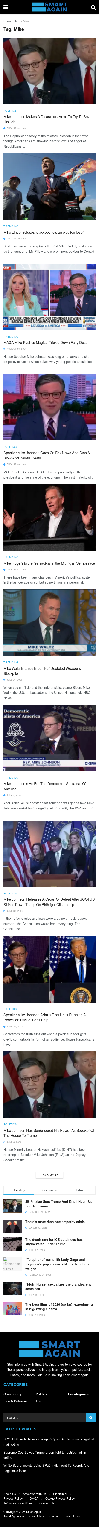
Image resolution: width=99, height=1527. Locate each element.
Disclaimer (60, 1493)
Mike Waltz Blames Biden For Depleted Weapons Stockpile (42, 671)
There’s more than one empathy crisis (55, 1221)
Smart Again (34, 1512)
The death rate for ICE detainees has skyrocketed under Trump (54, 1241)
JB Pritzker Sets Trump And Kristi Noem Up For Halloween (59, 1203)
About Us (9, 1493)
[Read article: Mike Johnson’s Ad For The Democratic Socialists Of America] (49, 738)
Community (12, 1394)
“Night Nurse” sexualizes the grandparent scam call (58, 1286)
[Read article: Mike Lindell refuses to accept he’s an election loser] (49, 186)
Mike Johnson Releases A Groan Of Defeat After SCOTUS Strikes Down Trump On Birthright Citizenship (49, 901)
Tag (17, 21)
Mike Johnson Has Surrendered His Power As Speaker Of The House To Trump (48, 1133)
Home (7, 21)
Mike (26, 21)
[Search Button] (93, 7)
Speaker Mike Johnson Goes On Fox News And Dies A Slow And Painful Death (46, 455)
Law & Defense (15, 1401)
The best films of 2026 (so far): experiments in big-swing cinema (59, 1306)
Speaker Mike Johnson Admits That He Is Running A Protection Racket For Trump (44, 1017)
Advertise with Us (34, 1493)
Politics (10, 110)
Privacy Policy (13, 1498)
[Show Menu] (5, 7)
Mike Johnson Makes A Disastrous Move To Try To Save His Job (47, 119)
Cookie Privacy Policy (60, 1498)
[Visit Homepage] (49, 7)
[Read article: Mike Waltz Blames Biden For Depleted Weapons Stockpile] (49, 622)
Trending (11, 226)
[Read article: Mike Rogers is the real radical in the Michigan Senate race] (49, 517)
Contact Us (46, 1503)
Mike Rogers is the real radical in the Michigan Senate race (49, 563)
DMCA (34, 1498)
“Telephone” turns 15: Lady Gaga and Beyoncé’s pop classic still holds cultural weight (57, 1264)
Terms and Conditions (17, 1503)
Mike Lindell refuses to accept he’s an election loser (43, 232)
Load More (49, 1175)
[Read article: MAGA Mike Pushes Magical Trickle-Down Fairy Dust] (49, 297)
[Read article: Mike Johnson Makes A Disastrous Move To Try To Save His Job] (49, 71)
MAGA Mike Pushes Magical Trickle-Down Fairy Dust (45, 342)
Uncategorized (79, 1394)
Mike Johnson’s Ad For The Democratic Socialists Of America (44, 786)
